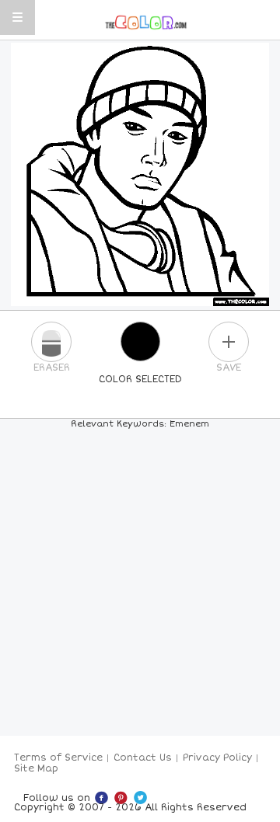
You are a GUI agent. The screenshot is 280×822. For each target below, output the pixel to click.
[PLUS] (228, 342)
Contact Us (143, 758)
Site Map (36, 769)
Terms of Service (58, 758)
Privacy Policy (217, 758)
